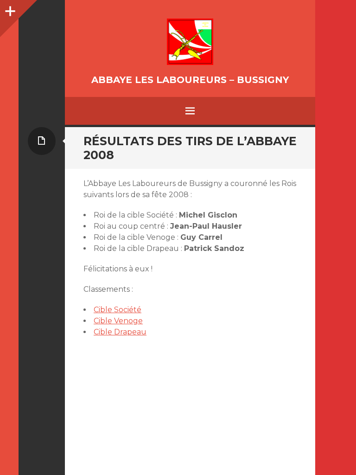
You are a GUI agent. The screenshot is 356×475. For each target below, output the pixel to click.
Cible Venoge (118, 320)
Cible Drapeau (120, 331)
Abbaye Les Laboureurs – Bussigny (190, 79)
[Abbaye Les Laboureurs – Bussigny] (190, 42)
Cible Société (117, 309)
